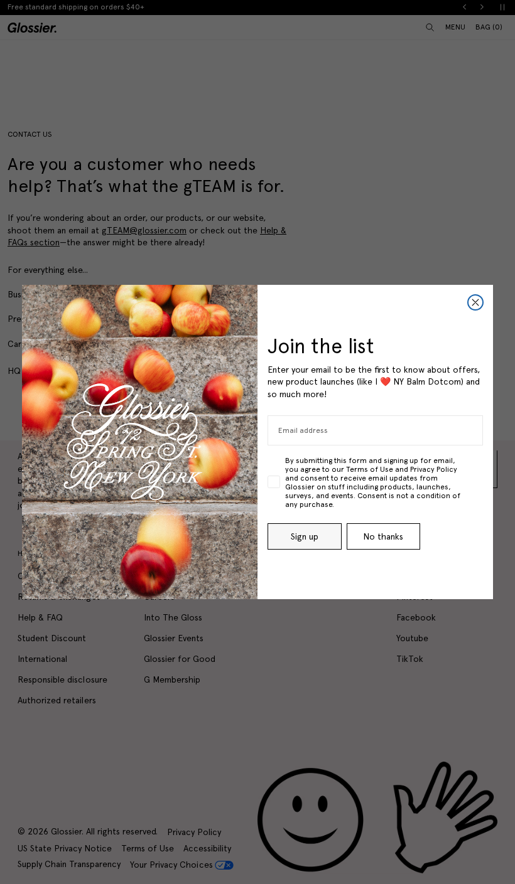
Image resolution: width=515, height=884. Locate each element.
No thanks (383, 536)
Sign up (304, 536)
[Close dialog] (475, 302)
